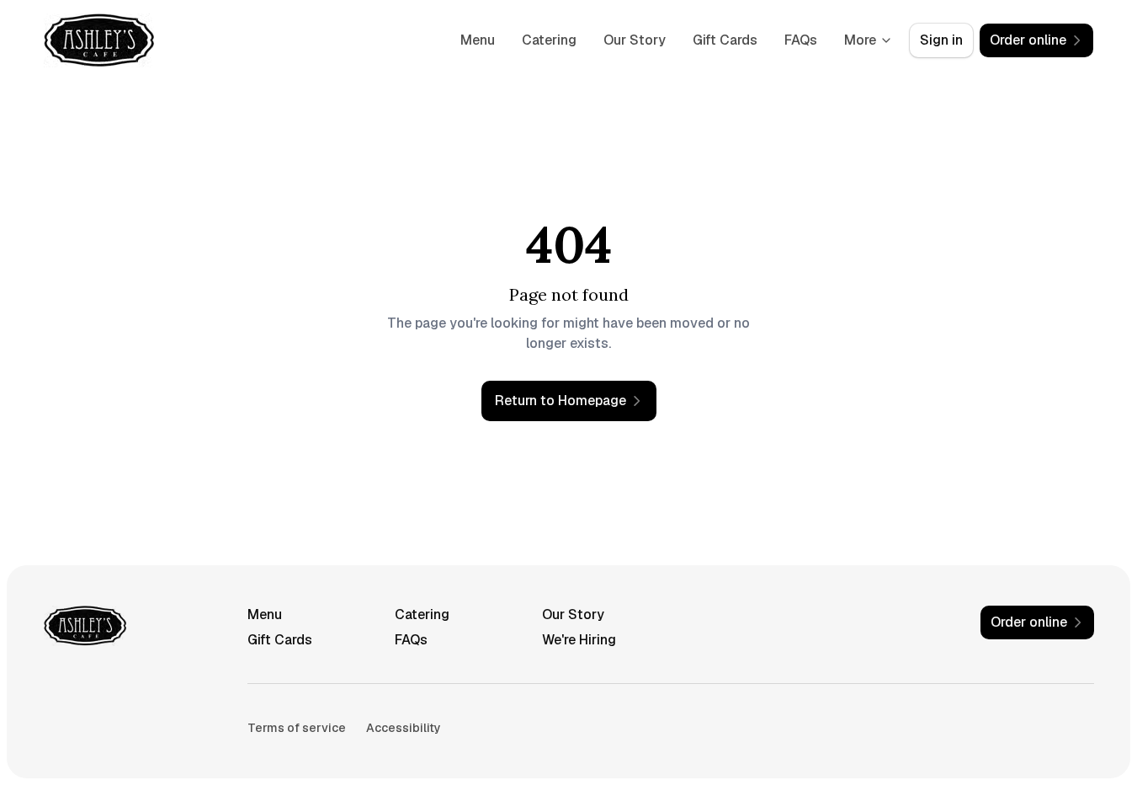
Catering (549, 40)
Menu (477, 40)
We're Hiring (579, 640)
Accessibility (403, 727)
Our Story (634, 40)
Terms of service (296, 727)
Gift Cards (725, 40)
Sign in (941, 40)
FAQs (800, 40)
